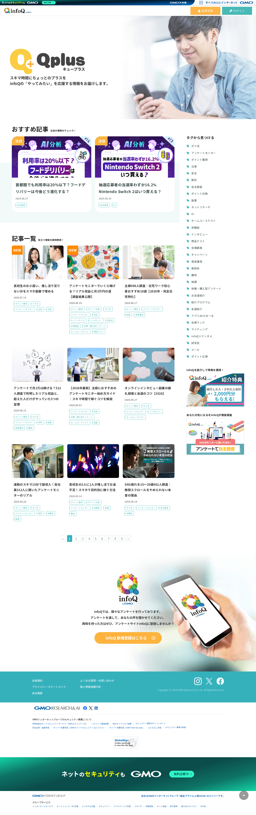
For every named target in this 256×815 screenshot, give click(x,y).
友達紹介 (196, 309)
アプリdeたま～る (202, 315)
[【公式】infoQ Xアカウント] (209, 681)
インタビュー (96, 320)
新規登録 (207, 11)
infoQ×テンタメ (201, 336)
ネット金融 (161, 806)
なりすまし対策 (154, 728)
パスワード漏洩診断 (100, 724)
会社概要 (37, 693)
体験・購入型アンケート (95, 325)
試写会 (195, 343)
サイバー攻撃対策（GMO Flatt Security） (126, 728)
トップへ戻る (244, 795)
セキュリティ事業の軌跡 (175, 727)
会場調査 (75, 325)
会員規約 (37, 680)
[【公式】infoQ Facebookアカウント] (220, 681)
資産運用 (139, 314)
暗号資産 (173, 806)
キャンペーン (199, 254)
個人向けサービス (188, 806)
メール (195, 349)
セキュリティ (104, 806)
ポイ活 (35, 303)
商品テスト (99, 331)
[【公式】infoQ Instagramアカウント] (198, 681)
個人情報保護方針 (90, 687)
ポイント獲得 (21, 303)
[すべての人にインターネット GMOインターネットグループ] (230, 2)
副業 (128, 314)
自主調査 (21, 205)
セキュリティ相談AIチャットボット (150, 723)
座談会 (110, 320)
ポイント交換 (94, 309)
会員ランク (198, 322)
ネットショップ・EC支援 (67, 806)
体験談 (51, 513)
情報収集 (149, 806)
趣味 (30, 428)
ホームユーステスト (80, 331)
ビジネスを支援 (88, 806)
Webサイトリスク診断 (122, 724)
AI (114, 205)
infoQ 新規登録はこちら (126, 638)
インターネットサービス (42, 806)
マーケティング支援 (122, 806)
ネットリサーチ (78, 320)
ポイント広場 (199, 356)
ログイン (239, 11)
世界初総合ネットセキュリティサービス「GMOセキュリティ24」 (60, 724)
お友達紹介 (198, 295)
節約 (40, 422)
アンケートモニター (24, 309)
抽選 (194, 281)
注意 (50, 309)
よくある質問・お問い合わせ (97, 680)
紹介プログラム (200, 302)
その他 (203, 806)
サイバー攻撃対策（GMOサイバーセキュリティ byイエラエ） (79, 728)
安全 (40, 309)
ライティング (199, 329)
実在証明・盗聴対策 (40, 728)
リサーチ (138, 806)
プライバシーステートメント (49, 687)
